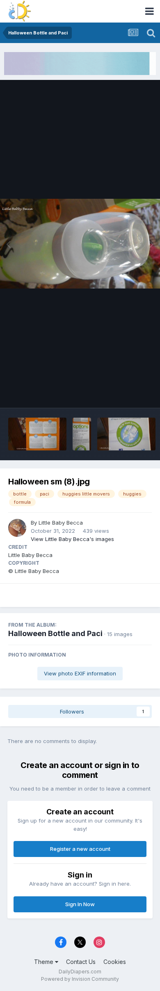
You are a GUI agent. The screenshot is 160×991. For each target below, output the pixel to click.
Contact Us (81, 961)
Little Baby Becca (61, 522)
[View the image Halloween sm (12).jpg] (82, 434)
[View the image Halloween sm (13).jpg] (37, 434)
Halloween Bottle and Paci (55, 633)
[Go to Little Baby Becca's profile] (17, 528)
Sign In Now (80, 904)
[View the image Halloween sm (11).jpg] (126, 434)
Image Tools (126, 392)
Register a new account (80, 849)
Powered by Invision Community (80, 979)
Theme (44, 961)
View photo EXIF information (80, 673)
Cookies (114, 961)
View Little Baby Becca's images (72, 539)
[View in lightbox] (80, 244)
